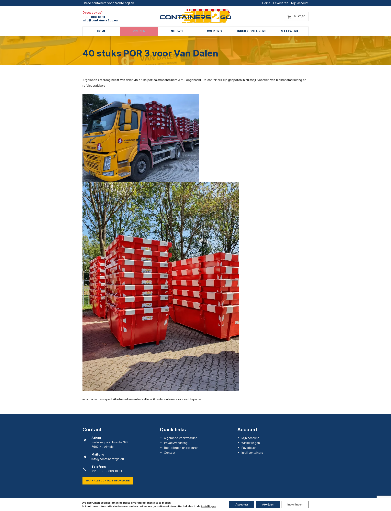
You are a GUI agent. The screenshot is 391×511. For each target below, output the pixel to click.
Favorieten (280, 3)
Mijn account (300, 3)
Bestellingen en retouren (181, 448)
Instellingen (294, 505)
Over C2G (214, 31)
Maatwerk (289, 31)
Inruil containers (251, 31)
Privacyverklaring (176, 443)
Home (266, 3)
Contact (169, 453)
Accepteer (241, 505)
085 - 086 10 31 (93, 17)
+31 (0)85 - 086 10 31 (106, 471)
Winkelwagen (250, 443)
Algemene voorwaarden (180, 438)
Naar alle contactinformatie (108, 480)
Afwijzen (267, 505)
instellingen (208, 506)
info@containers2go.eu (100, 20)
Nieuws (177, 31)
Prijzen (139, 31)
